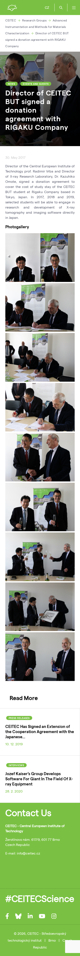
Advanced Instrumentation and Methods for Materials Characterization (36, 26)
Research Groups (34, 20)
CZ (47, 7)
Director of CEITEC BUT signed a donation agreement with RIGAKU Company (37, 39)
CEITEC (10, 20)
